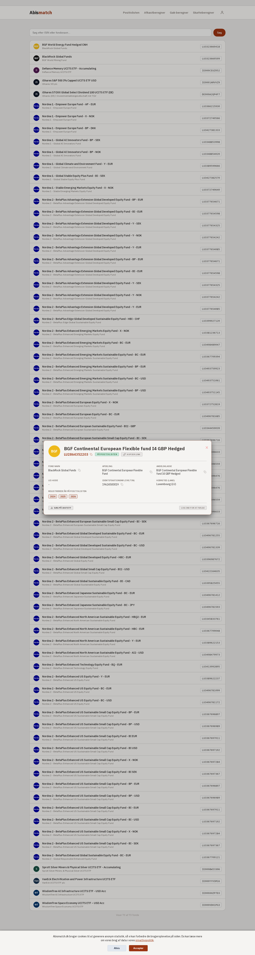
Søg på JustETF (62, 508)
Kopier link (133, 454)
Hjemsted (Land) (165, 480)
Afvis (117, 948)
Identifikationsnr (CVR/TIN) (118, 480)
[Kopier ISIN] (91, 454)
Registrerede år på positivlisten (67, 491)
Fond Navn (54, 466)
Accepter (138, 948)
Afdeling (107, 466)
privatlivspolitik (145, 940)
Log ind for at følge (193, 508)
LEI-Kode (53, 480)
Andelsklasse (164, 466)
